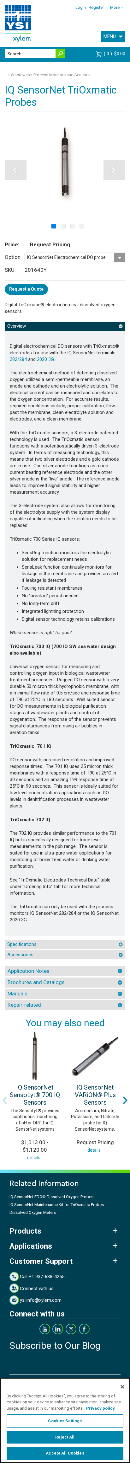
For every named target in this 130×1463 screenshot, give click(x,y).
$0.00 (115, 53)
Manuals (17, 993)
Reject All (64, 1437)
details (33, 1157)
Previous (4, 1100)
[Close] (122, 1387)
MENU (109, 36)
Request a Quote (26, 289)
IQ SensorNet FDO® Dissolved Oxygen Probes (51, 1196)
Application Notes (29, 971)
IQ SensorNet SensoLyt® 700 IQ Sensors (35, 1095)
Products (25, 1231)
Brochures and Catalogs (36, 982)
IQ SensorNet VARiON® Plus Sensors (95, 1095)
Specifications (22, 944)
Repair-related (24, 1005)
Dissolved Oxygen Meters (32, 1212)
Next (125, 1100)
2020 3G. (46, 359)
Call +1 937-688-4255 (42, 1276)
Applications (30, 1246)
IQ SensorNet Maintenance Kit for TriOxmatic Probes (56, 1204)
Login (80, 7)
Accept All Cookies (65, 1453)
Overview (16, 326)
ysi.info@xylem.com (41, 1300)
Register (96, 7)
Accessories (20, 954)
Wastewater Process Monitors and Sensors (50, 74)
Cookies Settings (65, 1420)
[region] (65, 1420)
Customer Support (41, 1261)
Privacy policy (100, 1408)
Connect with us (37, 1288)
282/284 (18, 359)
